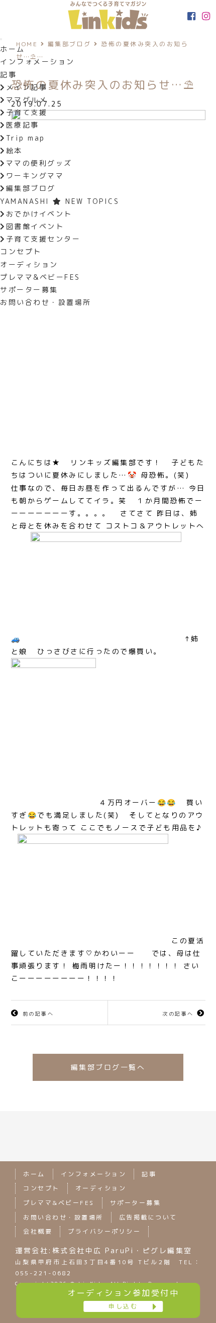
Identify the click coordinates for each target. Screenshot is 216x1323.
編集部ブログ (31, 188)
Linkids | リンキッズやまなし (108, 15)
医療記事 (22, 125)
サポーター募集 (29, 289)
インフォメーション (37, 61)
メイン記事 (26, 87)
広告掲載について (148, 1217)
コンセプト (21, 251)
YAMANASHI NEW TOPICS (59, 201)
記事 (8, 74)
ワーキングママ (35, 175)
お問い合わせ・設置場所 (45, 302)
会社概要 (37, 1231)
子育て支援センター (43, 239)
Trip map (25, 138)
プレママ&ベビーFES (40, 277)
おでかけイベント (39, 213)
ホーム (12, 49)
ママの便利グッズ (39, 163)
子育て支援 (26, 112)
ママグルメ (26, 99)
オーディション (29, 264)
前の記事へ (38, 1013)
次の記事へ (178, 1013)
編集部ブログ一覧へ (108, 1067)
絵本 (14, 150)
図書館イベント (35, 226)
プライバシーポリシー (104, 1231)
